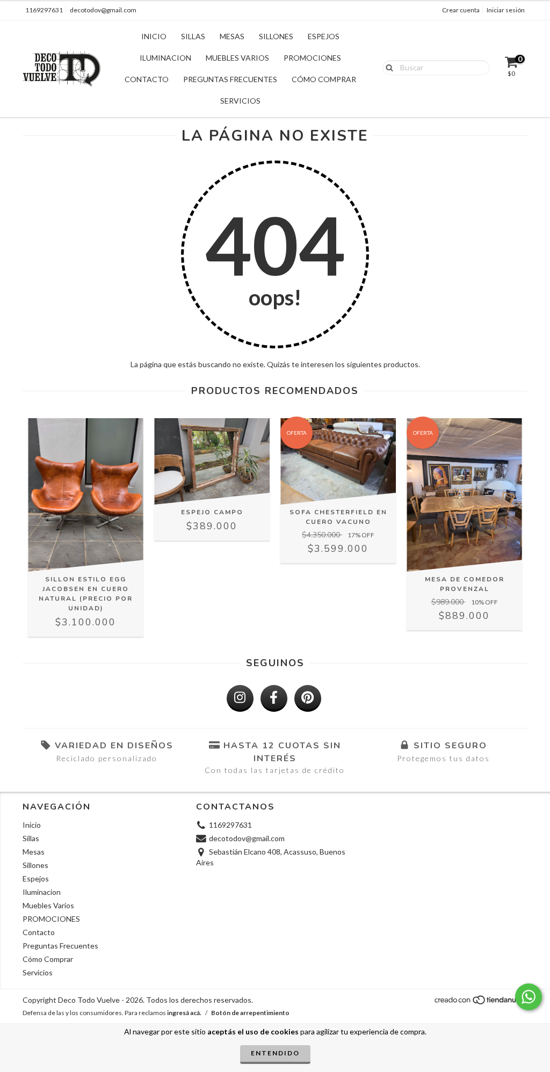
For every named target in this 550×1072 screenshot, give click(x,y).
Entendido (275, 1053)
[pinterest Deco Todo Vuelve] (307, 698)
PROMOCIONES (312, 57)
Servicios (240, 100)
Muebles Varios (237, 57)
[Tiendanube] (480, 1003)
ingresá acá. (184, 1013)
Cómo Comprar (324, 79)
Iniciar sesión (506, 10)
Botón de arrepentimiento (250, 1013)
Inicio (154, 36)
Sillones (276, 36)
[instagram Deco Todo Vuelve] (240, 698)
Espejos (323, 36)
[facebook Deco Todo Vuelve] (273, 698)
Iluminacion (165, 57)
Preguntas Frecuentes (230, 79)
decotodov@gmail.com (103, 10)
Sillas (193, 36)
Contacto (147, 79)
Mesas (232, 36)
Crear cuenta (461, 10)
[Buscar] (387, 67)
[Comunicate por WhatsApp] (528, 996)
